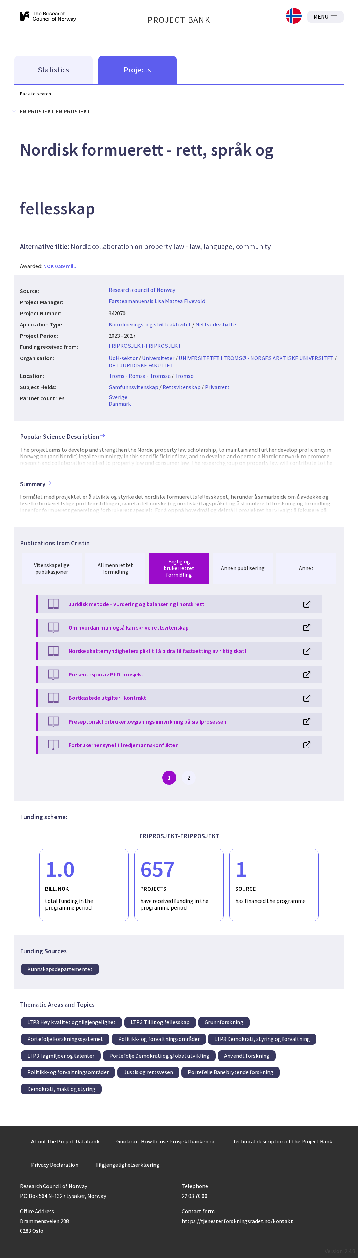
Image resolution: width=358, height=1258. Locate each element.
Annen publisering (243, 568)
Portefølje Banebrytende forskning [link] (230, 1072)
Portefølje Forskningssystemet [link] (65, 1038)
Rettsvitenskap (182, 386)
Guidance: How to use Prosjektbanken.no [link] (166, 1141)
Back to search (35, 94)
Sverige (118, 397)
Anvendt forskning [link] (247, 1055)
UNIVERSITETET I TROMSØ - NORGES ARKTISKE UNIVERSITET (256, 357)
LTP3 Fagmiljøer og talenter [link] (60, 1055)
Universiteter (158, 357)
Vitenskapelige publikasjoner (52, 568)
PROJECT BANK (179, 19)
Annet (306, 568)
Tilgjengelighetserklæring (127, 1164)
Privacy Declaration (54, 1164)
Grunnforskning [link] (224, 1022)
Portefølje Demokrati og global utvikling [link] (159, 1055)
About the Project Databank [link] (65, 1141)
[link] (294, 16)
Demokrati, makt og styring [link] (61, 1088)
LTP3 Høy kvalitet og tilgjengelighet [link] (71, 1022)
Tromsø (184, 375)
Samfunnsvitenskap (133, 386)
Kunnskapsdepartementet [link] (60, 968)
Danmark (120, 403)
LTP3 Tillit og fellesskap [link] (160, 1022)
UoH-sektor (123, 357)
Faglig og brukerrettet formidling (179, 568)
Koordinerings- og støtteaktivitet (150, 324)
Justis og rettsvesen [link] (148, 1072)
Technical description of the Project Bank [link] (282, 1141)
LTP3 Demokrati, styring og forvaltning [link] (262, 1038)
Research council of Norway (142, 289)
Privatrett (217, 386)
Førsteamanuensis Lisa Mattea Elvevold (157, 300)
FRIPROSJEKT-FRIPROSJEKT (145, 345)
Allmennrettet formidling (115, 568)
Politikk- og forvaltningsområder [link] (159, 1038)
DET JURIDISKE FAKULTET (141, 365)
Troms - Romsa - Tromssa (140, 375)
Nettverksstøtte (215, 324)
